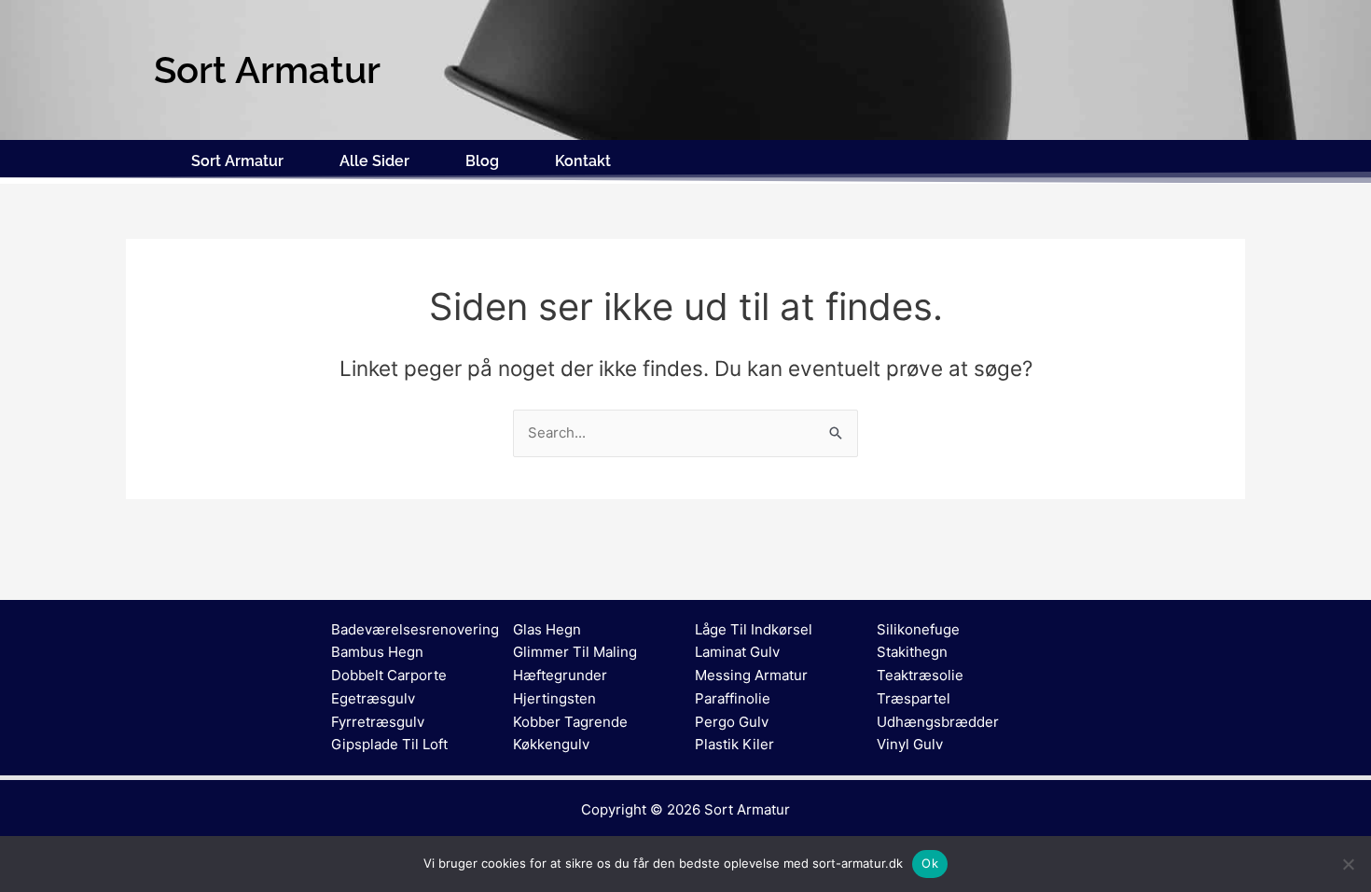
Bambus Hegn (377, 652)
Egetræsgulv (373, 698)
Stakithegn (912, 652)
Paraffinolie (732, 698)
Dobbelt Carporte (389, 675)
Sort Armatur (237, 161)
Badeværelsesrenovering (415, 629)
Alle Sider (374, 161)
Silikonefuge (918, 629)
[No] (1347, 864)
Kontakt (583, 161)
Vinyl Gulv (910, 744)
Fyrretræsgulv (377, 722)
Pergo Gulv (732, 722)
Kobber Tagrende (570, 722)
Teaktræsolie (920, 675)
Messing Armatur (751, 675)
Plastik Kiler (734, 744)
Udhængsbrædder (938, 722)
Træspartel (913, 698)
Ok (929, 863)
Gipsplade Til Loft (389, 744)
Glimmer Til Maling (575, 652)
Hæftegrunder (560, 675)
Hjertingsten (554, 698)
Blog (482, 161)
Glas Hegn (547, 629)
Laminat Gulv (737, 652)
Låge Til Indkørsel (753, 629)
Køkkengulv (551, 744)
